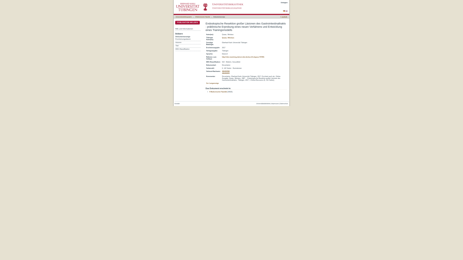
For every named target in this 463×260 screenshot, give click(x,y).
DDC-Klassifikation (182, 49)
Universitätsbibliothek (263, 103)
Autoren (178, 42)
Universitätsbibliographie (184, 17)
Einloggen (284, 2)
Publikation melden (187, 22)
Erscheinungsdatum (183, 39)
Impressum (275, 103)
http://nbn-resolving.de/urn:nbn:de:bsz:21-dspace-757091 (243, 57)
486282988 (226, 71)
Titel (177, 46)
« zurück (283, 17)
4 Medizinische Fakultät (202, 17)
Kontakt (177, 103)
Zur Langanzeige (212, 83)
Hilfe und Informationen (184, 29)
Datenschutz (284, 103)
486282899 (226, 73)
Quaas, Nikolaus (228, 38)
